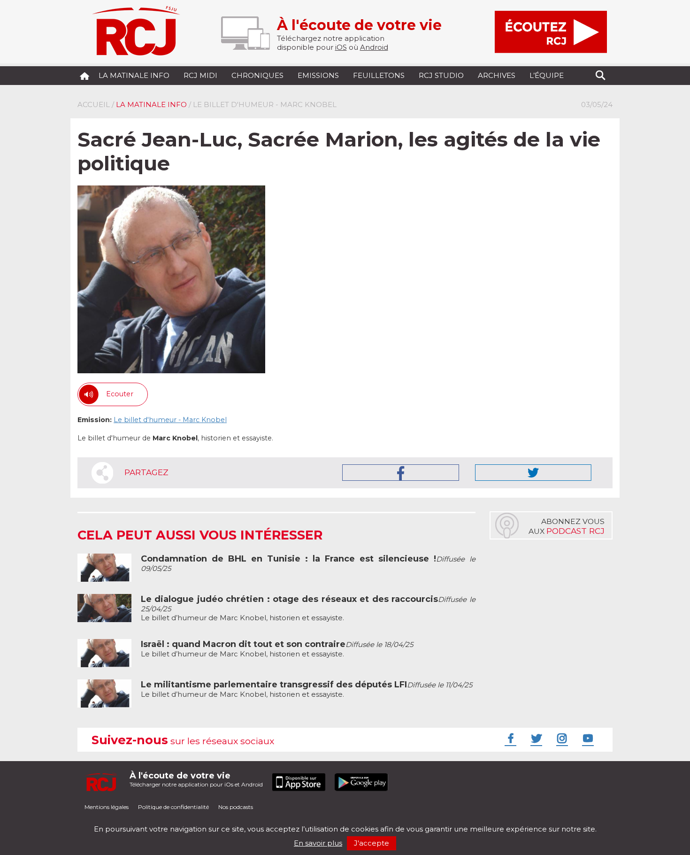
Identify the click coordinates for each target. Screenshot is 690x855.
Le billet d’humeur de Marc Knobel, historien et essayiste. (277, 649)
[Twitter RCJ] (535, 738)
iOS (341, 47)
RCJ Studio (441, 75)
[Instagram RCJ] (561, 738)
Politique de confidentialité (173, 806)
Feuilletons (379, 75)
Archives (496, 75)
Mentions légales (106, 806)
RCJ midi (200, 75)
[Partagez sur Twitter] (533, 472)
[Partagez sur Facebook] (400, 472)
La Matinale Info (134, 75)
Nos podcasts (235, 806)
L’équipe (546, 75)
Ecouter (119, 394)
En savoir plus (318, 843)
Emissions (318, 75)
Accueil (93, 104)
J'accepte (371, 843)
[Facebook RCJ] (509, 738)
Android (374, 47)
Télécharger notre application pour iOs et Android (196, 779)
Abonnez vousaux (567, 526)
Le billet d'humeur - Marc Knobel (170, 420)
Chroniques (257, 75)
